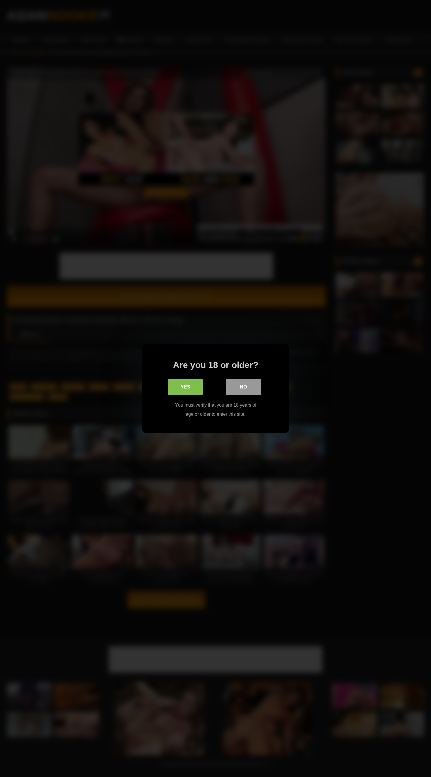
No (243, 386)
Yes (185, 386)
